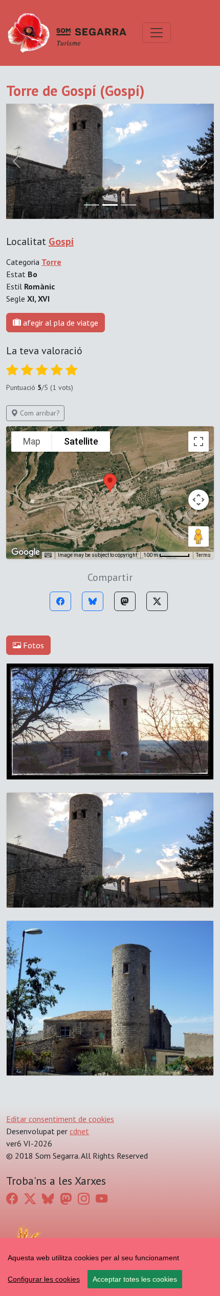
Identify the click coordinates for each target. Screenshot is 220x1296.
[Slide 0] (91, 205)
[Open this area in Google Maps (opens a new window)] (25, 552)
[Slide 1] (110, 205)
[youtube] (101, 1198)
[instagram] (84, 1198)
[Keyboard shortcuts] (48, 555)
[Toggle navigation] (156, 32)
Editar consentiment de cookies (60, 1119)
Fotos (32, 645)
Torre (51, 262)
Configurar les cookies (44, 1279)
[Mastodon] (125, 601)
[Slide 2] (128, 205)
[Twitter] (157, 601)
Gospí (61, 241)
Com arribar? (39, 413)
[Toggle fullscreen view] (198, 441)
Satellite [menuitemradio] (81, 441)
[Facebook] (60, 601)
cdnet (79, 1131)
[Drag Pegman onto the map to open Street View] (198, 536)
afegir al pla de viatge (59, 322)
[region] (110, 1267)
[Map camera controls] (198, 500)
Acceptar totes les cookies (135, 1279)
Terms (203, 555)
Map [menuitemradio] (31, 441)
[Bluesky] (92, 601)
